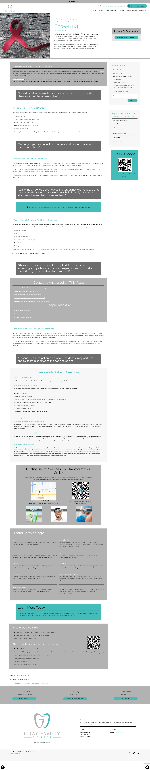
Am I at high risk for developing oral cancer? (27, 291)
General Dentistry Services (120, 121)
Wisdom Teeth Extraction (120, 133)
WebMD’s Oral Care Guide (26, 638)
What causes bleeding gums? (22, 314)
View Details (27, 661)
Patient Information (110, 10)
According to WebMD (18, 79)
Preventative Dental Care (120, 82)
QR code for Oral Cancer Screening (19, 679)
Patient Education (132, 10)
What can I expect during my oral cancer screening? (29, 298)
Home (94, 10)
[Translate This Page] (147, 767)
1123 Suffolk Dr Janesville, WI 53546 (113, 6)
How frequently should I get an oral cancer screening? (30, 288)
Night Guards (116, 127)
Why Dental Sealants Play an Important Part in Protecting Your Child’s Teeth (124, 86)
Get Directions (24, 699)
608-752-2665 (51, 615)
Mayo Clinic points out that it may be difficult (70, 163)
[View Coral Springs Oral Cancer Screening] (25, 58)
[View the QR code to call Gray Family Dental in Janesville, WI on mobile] (125, 171)
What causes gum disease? (22, 310)
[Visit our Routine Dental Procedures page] (84, 522)
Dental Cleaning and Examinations (123, 76)
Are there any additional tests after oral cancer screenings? (31, 301)
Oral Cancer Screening (24, 675)
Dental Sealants (117, 79)
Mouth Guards (117, 124)
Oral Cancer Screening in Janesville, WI (79, 207)
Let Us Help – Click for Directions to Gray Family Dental (43, 503)
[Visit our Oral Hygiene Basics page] (34, 522)
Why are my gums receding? (22, 317)
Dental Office (116, 138)
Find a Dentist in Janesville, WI (121, 91)
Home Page (46, 635)
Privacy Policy (13, 753)
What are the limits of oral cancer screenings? (27, 295)
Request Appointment (75, 699)
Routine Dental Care (119, 130)
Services (121, 10)
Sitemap (18, 753)
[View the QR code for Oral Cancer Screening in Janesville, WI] (80, 498)
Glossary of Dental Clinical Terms (43, 632)
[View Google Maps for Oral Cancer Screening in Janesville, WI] (43, 501)
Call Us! (138, 6)
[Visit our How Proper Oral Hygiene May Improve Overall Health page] (59, 522)
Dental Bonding (117, 70)
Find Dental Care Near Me (120, 142)
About (101, 10)
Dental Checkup (117, 73)
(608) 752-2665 (69, 49)
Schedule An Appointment (126, 37)
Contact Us (142, 10)
